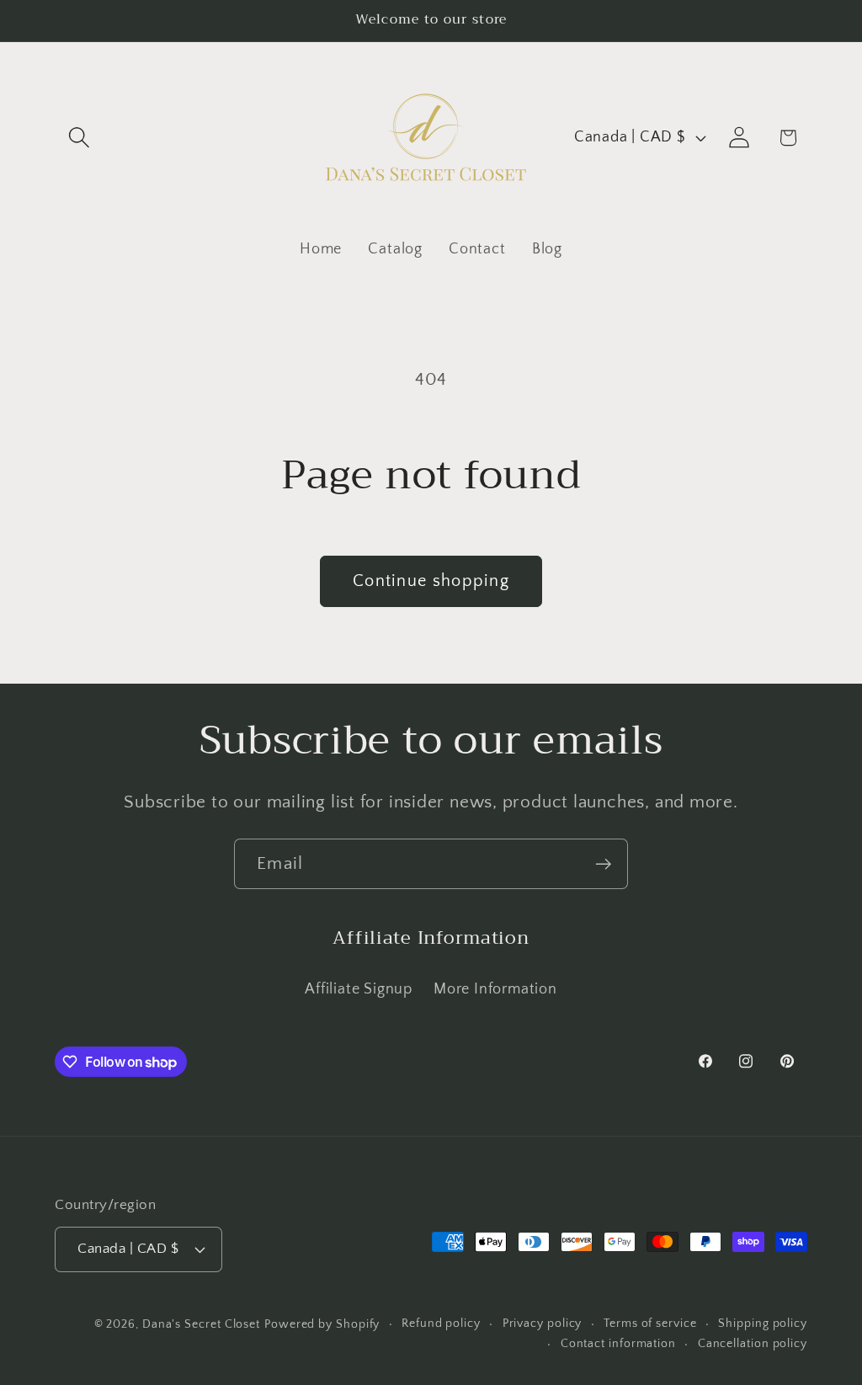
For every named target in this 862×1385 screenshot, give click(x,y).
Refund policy (441, 1323)
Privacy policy (543, 1323)
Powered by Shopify (322, 1324)
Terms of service (650, 1323)
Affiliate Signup (358, 989)
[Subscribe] (603, 864)
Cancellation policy (752, 1343)
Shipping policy (762, 1323)
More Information (495, 989)
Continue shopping (431, 581)
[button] (79, 138)
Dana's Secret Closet (201, 1324)
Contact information (618, 1343)
